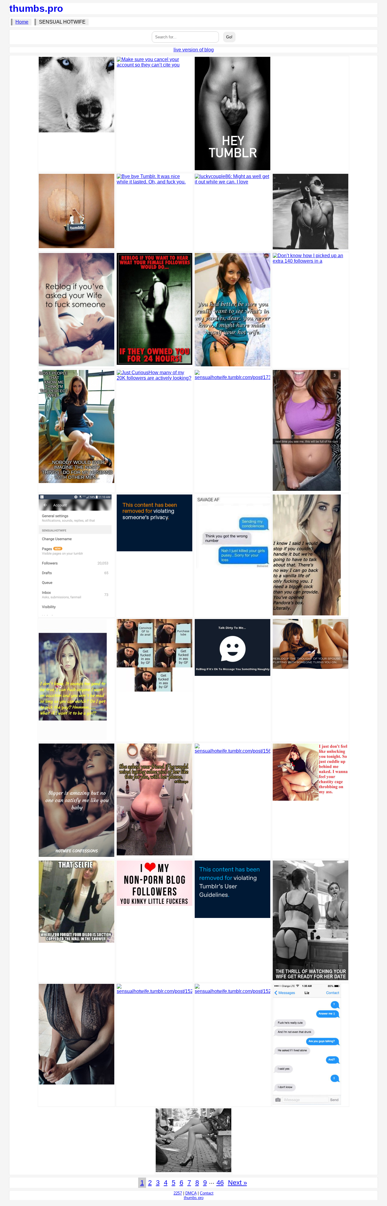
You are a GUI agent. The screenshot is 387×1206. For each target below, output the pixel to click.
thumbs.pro (36, 8)
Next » (237, 1182)
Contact (206, 1193)
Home (21, 21)
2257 (178, 1193)
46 (220, 1182)
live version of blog (194, 49)
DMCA (191, 1193)
